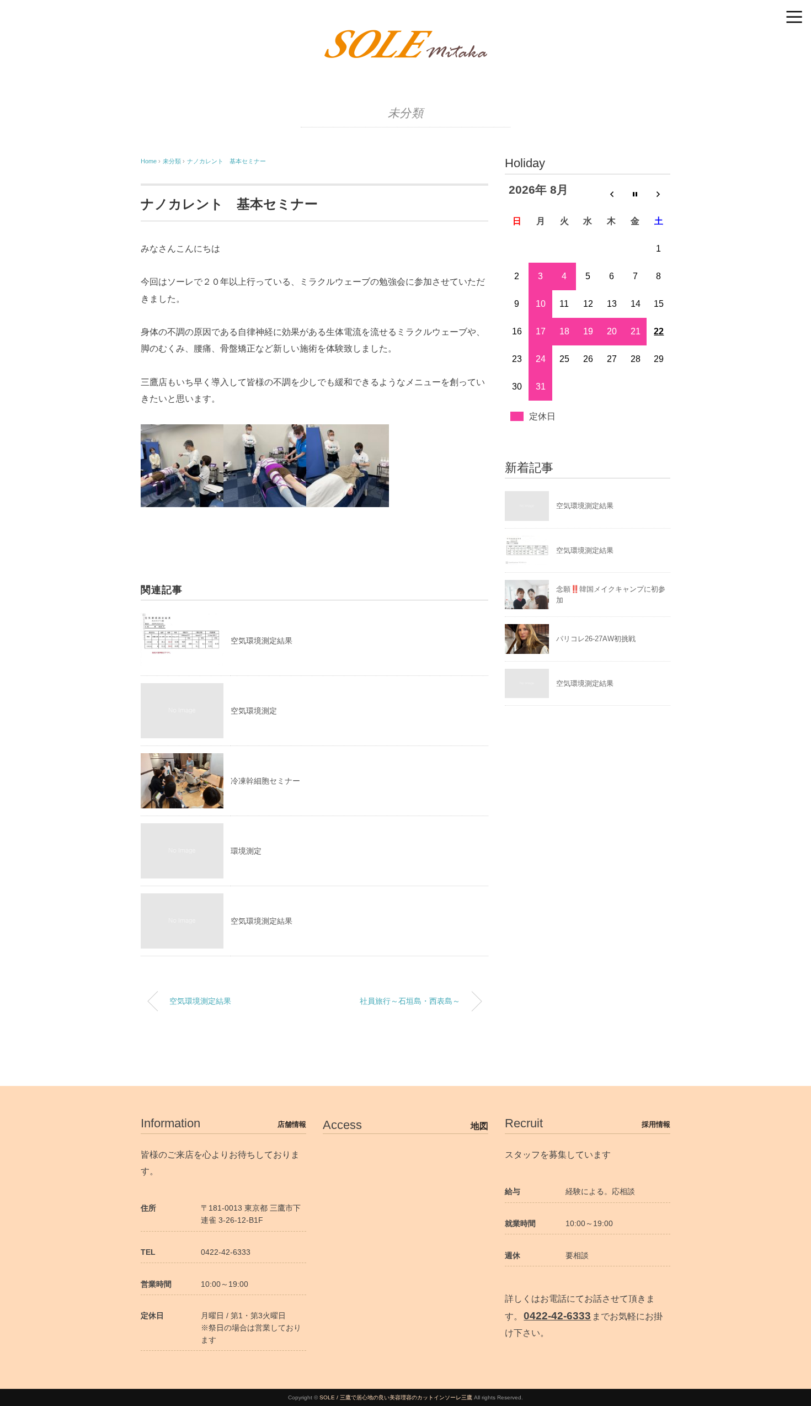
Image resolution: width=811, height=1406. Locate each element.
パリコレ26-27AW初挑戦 (596, 639)
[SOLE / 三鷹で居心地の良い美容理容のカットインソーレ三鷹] (405, 35)
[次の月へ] (658, 193)
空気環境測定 (254, 710)
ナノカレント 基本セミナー (226, 161)
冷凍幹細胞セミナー (265, 780)
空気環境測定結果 (261, 640)
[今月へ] (635, 193)
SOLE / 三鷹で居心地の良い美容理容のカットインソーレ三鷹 (395, 1397)
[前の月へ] (611, 193)
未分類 (406, 113)
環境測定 (246, 850)
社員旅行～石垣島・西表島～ (410, 1001)
